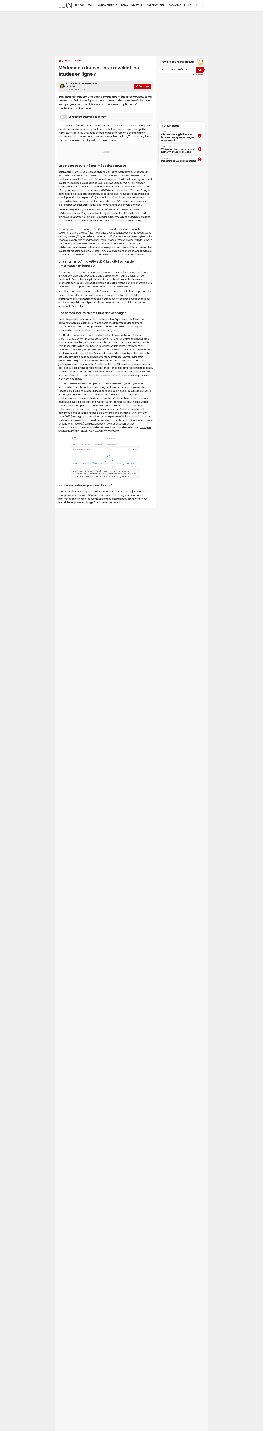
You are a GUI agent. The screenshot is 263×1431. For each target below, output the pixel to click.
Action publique (107, 5)
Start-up (137, 5)
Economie (175, 5)
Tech (90, 5)
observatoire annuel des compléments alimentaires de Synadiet (96, 383)
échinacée (124, 413)
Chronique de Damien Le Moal (81, 83)
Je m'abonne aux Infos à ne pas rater (88, 117)
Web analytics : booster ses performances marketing (177, 149)
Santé (78, 61)
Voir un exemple (198, 75)
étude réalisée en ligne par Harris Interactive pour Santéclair (114, 172)
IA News (79, 5)
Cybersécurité (156, 5)
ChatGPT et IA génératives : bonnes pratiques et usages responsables (177, 136)
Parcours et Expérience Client (178, 159)
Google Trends (122, 476)
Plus (187, 5)
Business (68, 61)
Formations (170, 126)
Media (124, 5)
